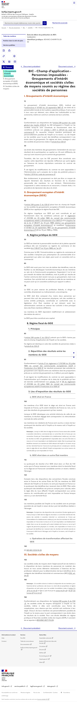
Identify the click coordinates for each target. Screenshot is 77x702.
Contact (4, 641)
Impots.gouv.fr (43, 659)
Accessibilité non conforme (10, 692)
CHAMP (30, 28)
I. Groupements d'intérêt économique (10, 73)
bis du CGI (32, 591)
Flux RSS (22, 638)
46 (69, 591)
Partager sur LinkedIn (9, 62)
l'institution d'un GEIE (51, 220)
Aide (3, 638)
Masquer (8, 67)
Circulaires (42, 646)
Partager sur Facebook (14, 56)
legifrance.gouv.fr (36, 686)
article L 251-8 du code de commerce (39, 174)
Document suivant (65, 66)
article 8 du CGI (58, 142)
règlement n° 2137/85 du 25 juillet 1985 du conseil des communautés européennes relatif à (49, 218)
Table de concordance (27, 641)
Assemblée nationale (45, 638)
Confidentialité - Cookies (50, 692)
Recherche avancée (59, 23)
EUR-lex (41, 653)
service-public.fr (20, 686)
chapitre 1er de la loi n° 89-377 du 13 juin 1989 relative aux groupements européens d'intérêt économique (49, 222)
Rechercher (45, 23)
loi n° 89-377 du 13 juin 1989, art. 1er (45, 248)
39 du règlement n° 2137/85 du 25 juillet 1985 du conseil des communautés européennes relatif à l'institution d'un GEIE (49, 384)
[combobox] (23, 23)
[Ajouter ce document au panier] (9, 50)
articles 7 (53, 382)
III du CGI (37, 593)
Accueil (4, 28)
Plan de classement (14, 28)
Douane (41, 650)
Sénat (41, 662)
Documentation (25, 644)
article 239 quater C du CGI (36, 204)
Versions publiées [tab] (9, 45)
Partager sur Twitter (4, 62)
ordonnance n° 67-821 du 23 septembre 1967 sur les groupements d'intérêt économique (49, 227)
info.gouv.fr (6, 686)
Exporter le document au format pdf (4, 50)
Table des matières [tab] (9, 36)
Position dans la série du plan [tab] (13, 41)
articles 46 (59, 591)
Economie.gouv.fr (44, 656)
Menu (74, 3)
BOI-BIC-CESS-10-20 (34, 550)
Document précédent (31, 66)
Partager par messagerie (15, 62)
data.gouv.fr (51, 686)
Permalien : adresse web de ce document (4, 56)
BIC (24, 28)
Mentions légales (25, 692)
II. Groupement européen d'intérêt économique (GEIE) (10, 81)
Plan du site (36, 692)
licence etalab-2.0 (42, 699)
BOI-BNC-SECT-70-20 (45, 620)
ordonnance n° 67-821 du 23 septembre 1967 (43, 107)
